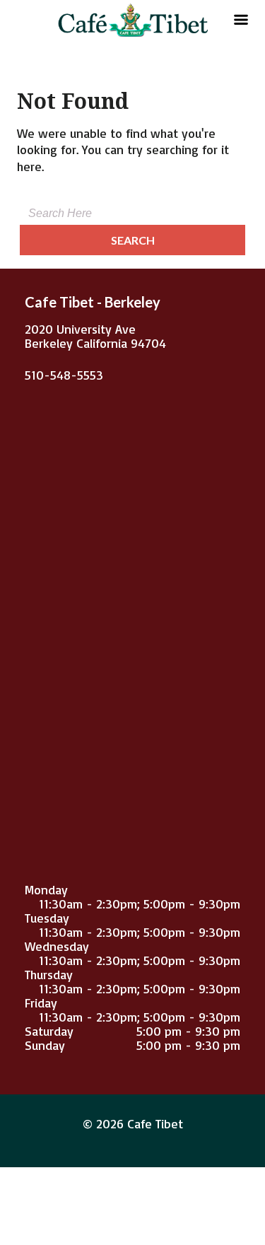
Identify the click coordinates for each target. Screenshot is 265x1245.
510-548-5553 (64, 374)
